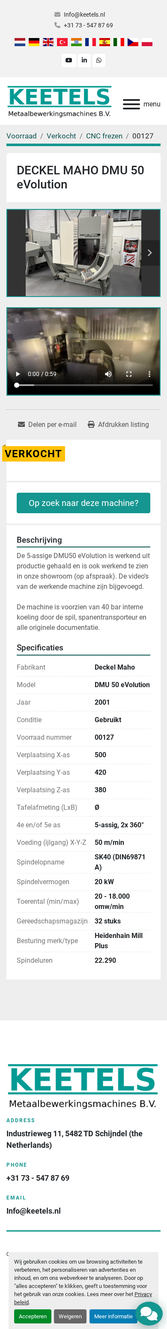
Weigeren (70, 1316)
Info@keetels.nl (84, 14)
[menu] (131, 104)
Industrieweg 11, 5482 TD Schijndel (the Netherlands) (75, 1139)
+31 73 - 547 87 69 (88, 25)
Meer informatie (113, 1316)
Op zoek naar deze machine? (83, 503)
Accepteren (33, 1316)
